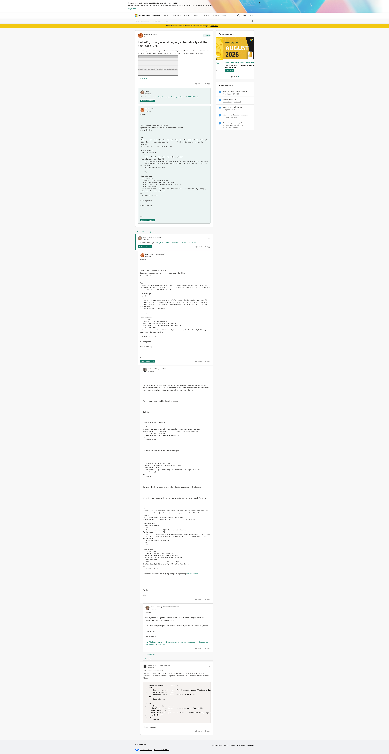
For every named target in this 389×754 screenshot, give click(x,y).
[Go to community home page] (147, 15)
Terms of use (241, 745)
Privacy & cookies (229, 745)
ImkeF (147, 91)
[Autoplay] (231, 77)
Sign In (251, 15)
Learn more (214, 26)
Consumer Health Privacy (161, 750)
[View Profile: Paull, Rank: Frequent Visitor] (140, 35)
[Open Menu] (252, 21)
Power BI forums (157, 21)
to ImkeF (151, 109)
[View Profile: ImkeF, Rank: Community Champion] (140, 238)
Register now (132, 8)
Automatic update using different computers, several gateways (234, 124)
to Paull (164, 369)
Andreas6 (234, 118)
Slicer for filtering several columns (235, 91)
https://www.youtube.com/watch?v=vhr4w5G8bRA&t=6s (178, 97)
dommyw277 (236, 110)
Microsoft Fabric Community (142, 21)
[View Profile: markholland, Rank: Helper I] (145, 370)
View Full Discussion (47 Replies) (147, 232)
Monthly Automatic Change (232, 107)
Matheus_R (237, 102)
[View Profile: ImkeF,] (142, 92)
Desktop (166, 21)
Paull (145, 34)
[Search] (238, 15)
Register (244, 15)
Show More (143, 78)
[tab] (234, 77)
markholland (152, 369)
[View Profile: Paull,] (142, 110)
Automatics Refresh (230, 99)
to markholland (174, 607)
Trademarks (250, 745)
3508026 (236, 94)
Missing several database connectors (235, 115)
